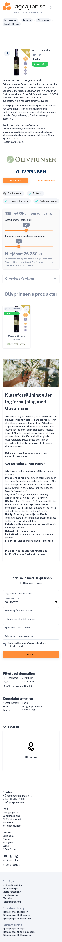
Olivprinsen (39, 554)
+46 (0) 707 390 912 (21, 12)
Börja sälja (15, 180)
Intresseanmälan (46, 180)
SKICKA (31, 654)
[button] (13, 309)
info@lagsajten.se (36, 12)
